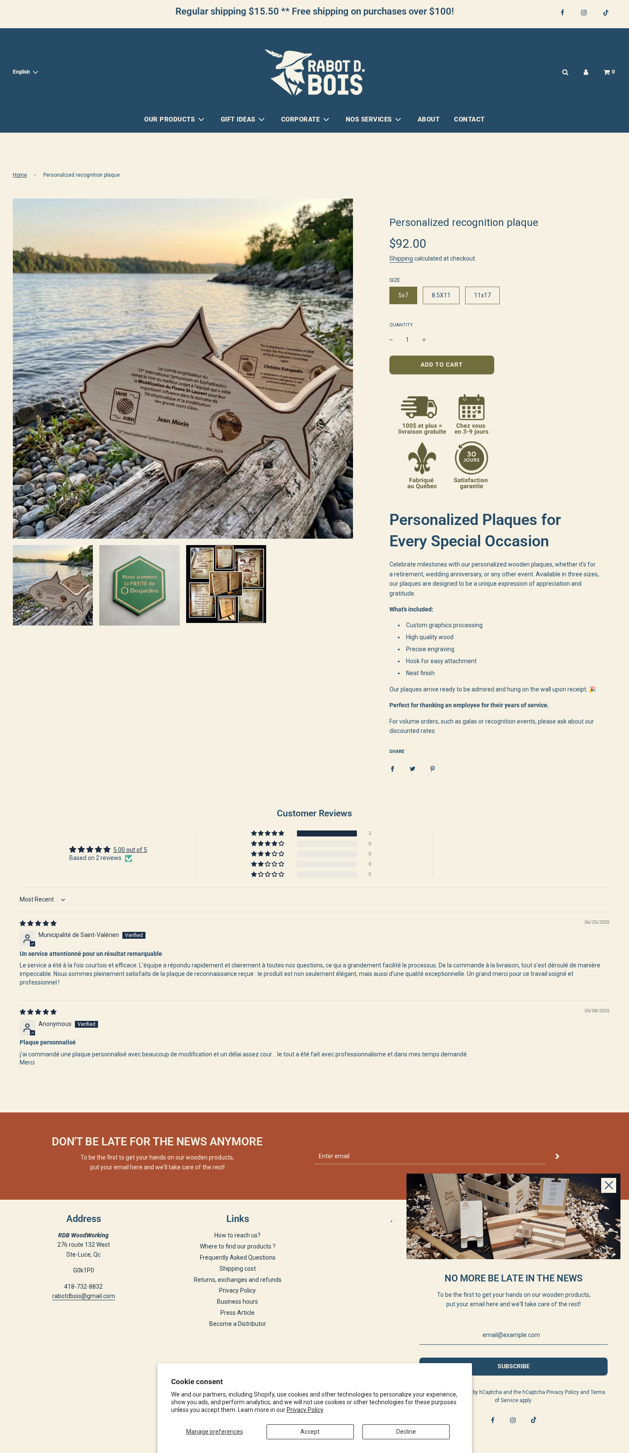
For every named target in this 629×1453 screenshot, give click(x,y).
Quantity (401, 325)
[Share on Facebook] (392, 768)
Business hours (237, 1301)
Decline (406, 1431)
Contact (469, 119)
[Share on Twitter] (412, 768)
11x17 (482, 295)
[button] (268, 833)
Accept (310, 1431)
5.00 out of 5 (130, 849)
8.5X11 (441, 295)
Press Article (237, 1312)
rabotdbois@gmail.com (83, 1296)
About (429, 119)
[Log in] (586, 72)
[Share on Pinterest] (432, 768)
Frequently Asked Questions (238, 1257)
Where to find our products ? (238, 1246)
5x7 (403, 295)
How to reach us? (237, 1235)
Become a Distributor (237, 1323)
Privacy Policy (305, 1409)
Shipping (401, 258)
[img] (38, 923)
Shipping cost (238, 1268)
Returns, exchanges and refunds (238, 1279)
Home (20, 175)
